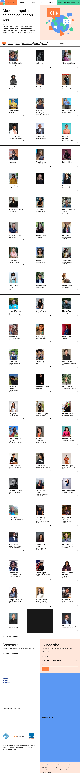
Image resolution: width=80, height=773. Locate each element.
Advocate (44, 767)
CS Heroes (45, 764)
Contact (68, 770)
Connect (44, 770)
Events (68, 764)
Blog (56, 767)
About (67, 767)
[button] (23, 2)
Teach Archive (58, 770)
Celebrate (57, 764)
